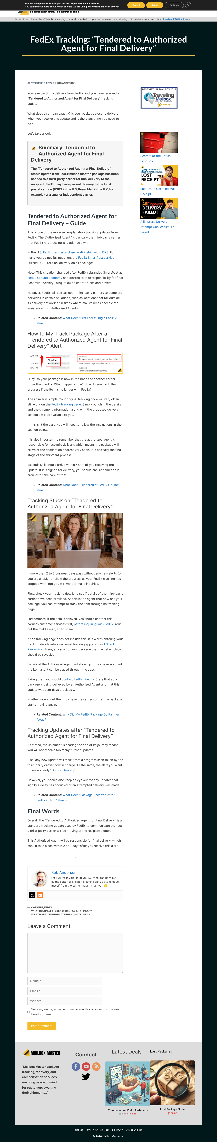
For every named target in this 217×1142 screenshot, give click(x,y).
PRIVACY (117, 1130)
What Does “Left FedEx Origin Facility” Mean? (61, 910)
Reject (154, 5)
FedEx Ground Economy (44, 278)
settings (115, 6)
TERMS (79, 1130)
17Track (109, 644)
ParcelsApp (35, 649)
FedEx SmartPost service (96, 257)
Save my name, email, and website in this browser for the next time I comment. (76, 1011)
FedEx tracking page (66, 404)
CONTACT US (134, 1130)
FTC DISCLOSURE (98, 1130)
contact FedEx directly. (78, 679)
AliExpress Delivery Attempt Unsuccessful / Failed (157, 227)
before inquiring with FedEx (93, 624)
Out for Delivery (63, 770)
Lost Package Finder (173, 1109)
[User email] (40, 895)
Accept (136, 5)
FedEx (48, 907)
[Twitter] (32, 895)
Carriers (37, 907)
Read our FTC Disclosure (176, 19)
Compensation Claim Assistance (128, 1110)
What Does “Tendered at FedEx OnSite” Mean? (61, 914)
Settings (174, 5)
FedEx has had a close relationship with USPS (75, 252)
